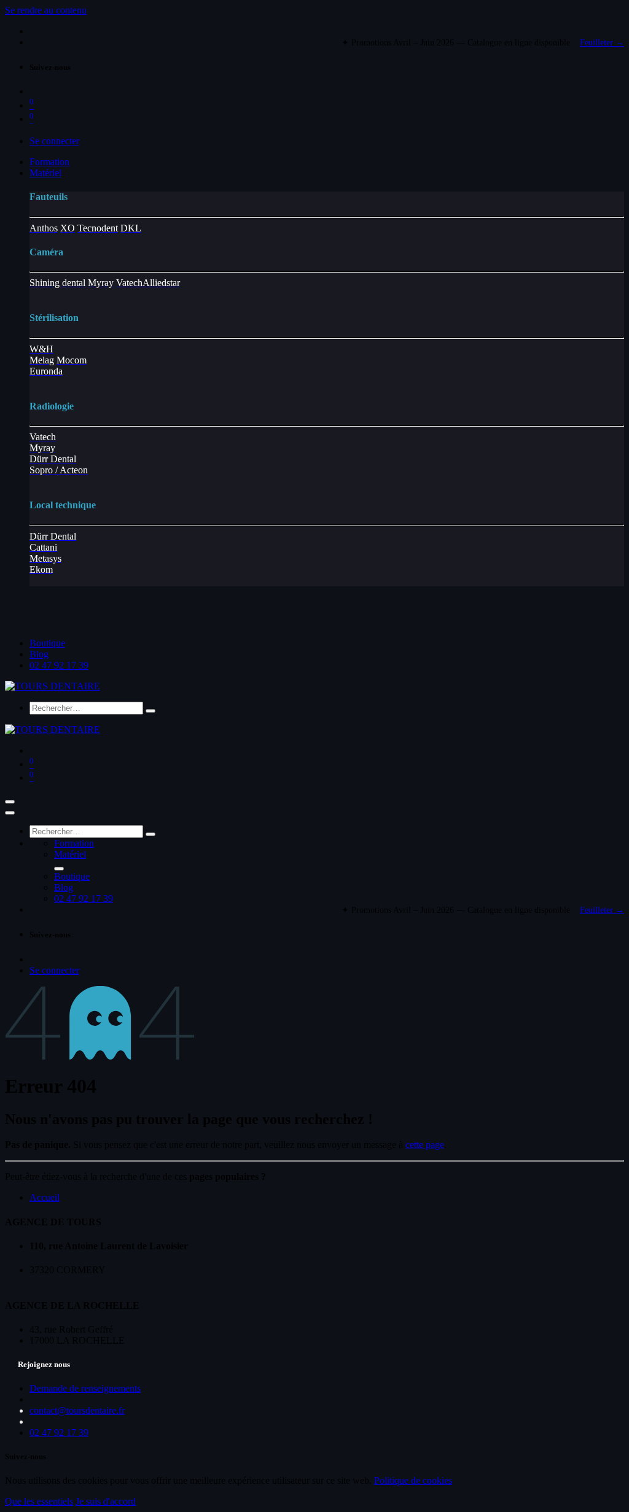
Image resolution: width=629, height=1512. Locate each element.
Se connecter (54, 141)
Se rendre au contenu (46, 10)
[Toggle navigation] (10, 802)
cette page (424, 1144)
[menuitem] (49, 162)
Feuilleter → (602, 42)
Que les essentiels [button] (39, 1501)
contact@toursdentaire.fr (77, 1410)
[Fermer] (10, 813)
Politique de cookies (413, 1480)
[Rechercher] (150, 711)
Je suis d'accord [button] (106, 1501)
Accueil (44, 1197)
